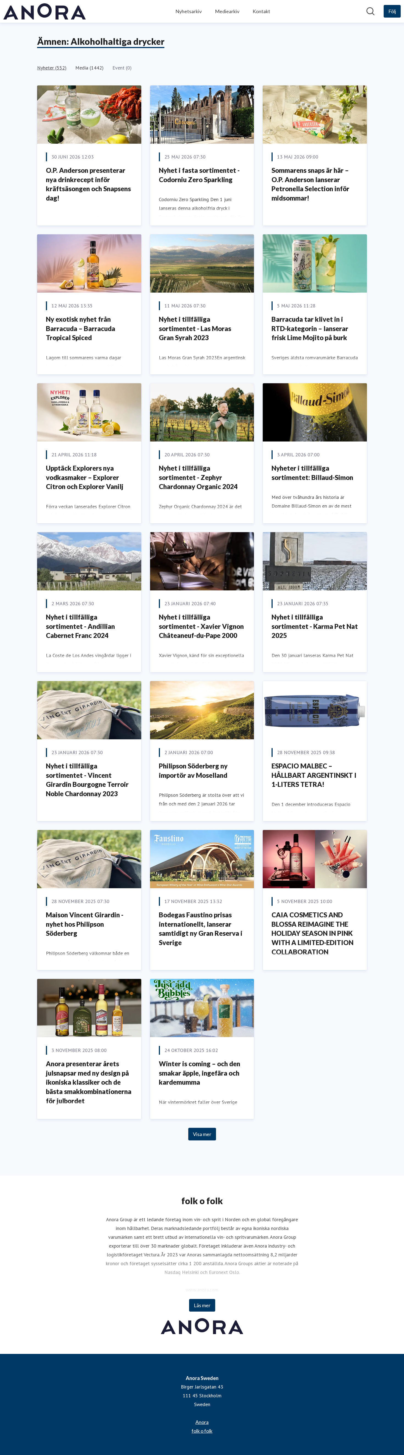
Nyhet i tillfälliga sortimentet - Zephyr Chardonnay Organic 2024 (198, 477)
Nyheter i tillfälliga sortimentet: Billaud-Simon (312, 472)
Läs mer (202, 1305)
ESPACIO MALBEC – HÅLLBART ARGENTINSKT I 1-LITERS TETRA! (314, 775)
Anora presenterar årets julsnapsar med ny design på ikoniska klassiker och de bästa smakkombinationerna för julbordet (88, 1082)
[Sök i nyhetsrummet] (370, 11)
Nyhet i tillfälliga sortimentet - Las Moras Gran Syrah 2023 (195, 328)
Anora (202, 1422)
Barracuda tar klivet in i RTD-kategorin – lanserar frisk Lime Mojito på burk (310, 328)
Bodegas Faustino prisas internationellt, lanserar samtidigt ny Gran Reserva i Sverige (200, 928)
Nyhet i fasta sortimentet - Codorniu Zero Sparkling (199, 175)
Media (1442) (89, 68)
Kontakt (261, 11)
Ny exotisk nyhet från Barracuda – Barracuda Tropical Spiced (80, 328)
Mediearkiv (227, 11)
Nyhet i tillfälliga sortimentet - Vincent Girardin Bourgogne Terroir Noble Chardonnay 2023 (87, 780)
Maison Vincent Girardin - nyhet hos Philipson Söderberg (84, 924)
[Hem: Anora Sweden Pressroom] (44, 11)
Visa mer (202, 1134)
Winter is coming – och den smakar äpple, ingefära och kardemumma (199, 1073)
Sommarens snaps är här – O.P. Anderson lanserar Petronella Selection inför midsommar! (310, 184)
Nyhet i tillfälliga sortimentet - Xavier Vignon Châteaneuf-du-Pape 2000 (201, 626)
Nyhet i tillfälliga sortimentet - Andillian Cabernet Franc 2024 (80, 626)
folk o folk (202, 1431)
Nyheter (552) (52, 68)
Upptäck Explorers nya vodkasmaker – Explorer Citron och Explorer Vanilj (84, 477)
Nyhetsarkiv (188, 11)
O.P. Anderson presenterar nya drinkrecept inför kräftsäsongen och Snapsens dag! (88, 184)
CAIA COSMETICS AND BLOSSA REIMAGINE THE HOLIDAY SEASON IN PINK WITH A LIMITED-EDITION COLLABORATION (312, 933)
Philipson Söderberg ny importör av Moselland (193, 770)
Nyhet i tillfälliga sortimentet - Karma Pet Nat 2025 (315, 626)
